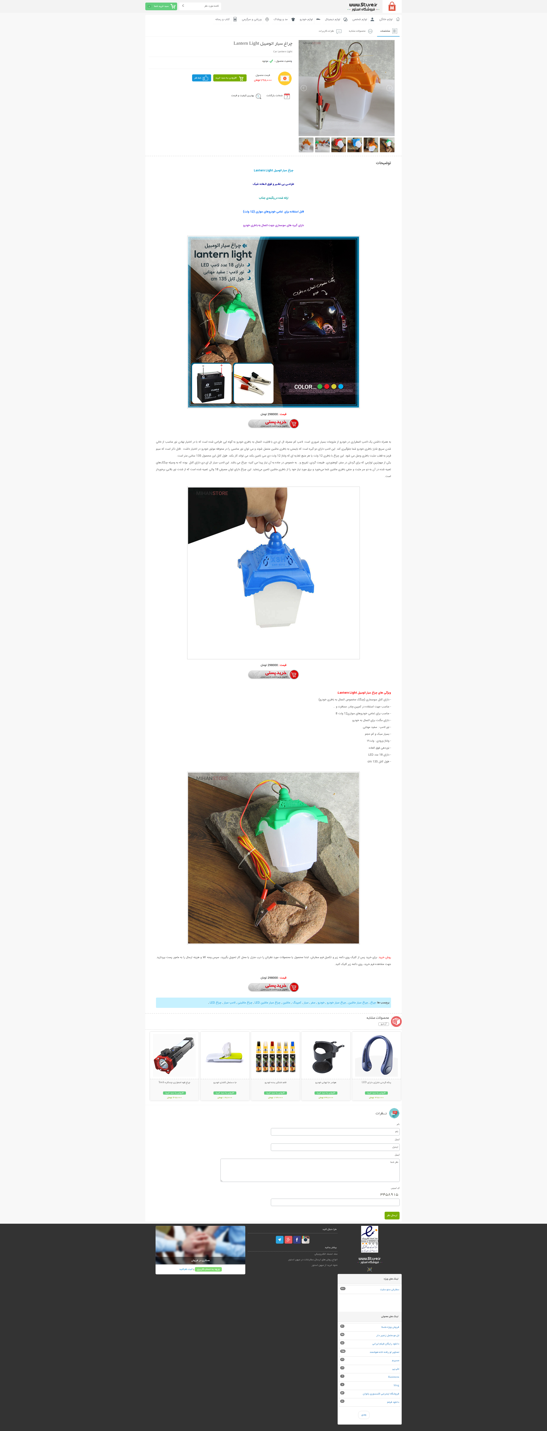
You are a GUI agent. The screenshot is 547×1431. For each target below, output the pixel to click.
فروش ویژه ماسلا (390, 1327)
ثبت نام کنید (185, 1269)
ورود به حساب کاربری (208, 1269)
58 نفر (197, 78)
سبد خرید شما (161, 6)
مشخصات (385, 31)
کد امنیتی (395, 1188)
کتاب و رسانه (222, 19)
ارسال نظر (392, 1215)
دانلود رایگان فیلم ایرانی (385, 1344)
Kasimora (393, 1377)
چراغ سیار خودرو (336, 1002)
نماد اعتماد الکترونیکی (326, 1254)
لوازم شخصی (359, 19)
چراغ (372, 1002)
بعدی (363, 1414)
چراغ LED (215, 1002)
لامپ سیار (229, 1002)
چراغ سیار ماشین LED (267, 1002)
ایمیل (397, 1139)
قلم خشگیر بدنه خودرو (275, 1082)
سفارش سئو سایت (389, 1289)
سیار (306, 1002)
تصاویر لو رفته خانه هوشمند (384, 1352)
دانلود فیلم (393, 1402)
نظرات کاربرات (326, 31)
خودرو (321, 1002)
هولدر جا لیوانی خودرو (325, 1082)
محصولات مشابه (357, 31)
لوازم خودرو (306, 19)
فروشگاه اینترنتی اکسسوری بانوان (381, 1394)
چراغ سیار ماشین (358, 1002)
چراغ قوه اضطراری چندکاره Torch (174, 1082)
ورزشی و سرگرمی (252, 19)
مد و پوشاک (281, 19)
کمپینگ (297, 1002)
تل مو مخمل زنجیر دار (387, 1335)
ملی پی (395, 1369)
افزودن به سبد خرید (226, 78)
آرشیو (384, 1024)
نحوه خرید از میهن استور (325, 1265)
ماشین (286, 1002)
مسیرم (395, 1360)
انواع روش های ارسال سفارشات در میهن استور (313, 1259)
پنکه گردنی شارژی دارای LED (376, 1082)
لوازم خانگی (386, 19)
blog (396, 1385)
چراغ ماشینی (245, 1002)
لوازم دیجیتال (332, 19)
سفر (313, 1002)
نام (398, 1124)
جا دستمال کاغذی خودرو (225, 1082)
